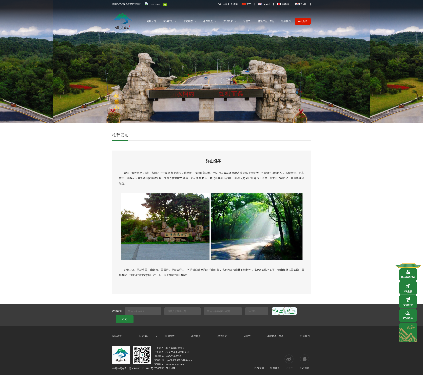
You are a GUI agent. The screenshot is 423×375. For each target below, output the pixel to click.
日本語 (285, 4)
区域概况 (168, 21)
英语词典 (304, 368)
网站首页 (151, 21)
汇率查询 (275, 368)
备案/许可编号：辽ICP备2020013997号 (132, 368)
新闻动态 (188, 21)
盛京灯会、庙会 (266, 21)
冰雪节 (246, 21)
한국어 (303, 4)
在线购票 (302, 21)
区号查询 (259, 368)
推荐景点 (208, 21)
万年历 (289, 368)
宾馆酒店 (228, 21)
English (266, 4)
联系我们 (286, 21)
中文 (249, 4)
